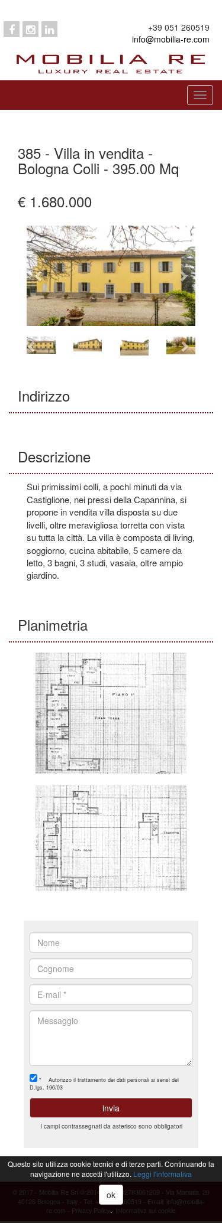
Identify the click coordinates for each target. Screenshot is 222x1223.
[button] (39, 276)
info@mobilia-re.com (171, 39)
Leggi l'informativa (162, 1174)
